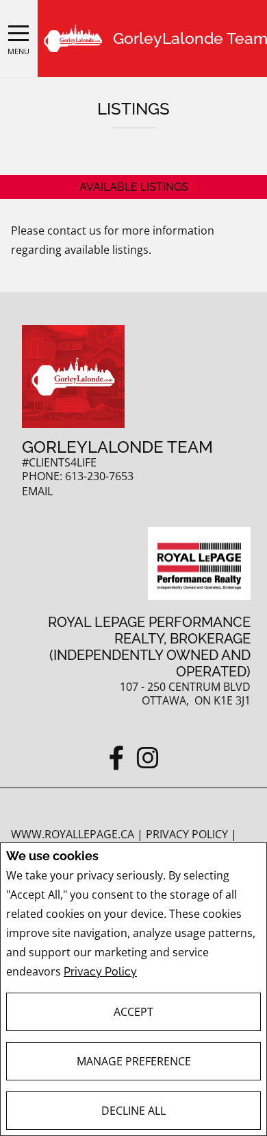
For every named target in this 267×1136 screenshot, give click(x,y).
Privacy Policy (100, 971)
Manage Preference (134, 1061)
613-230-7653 (99, 476)
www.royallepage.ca (72, 834)
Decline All (133, 1110)
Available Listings (133, 186)
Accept (133, 1011)
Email (37, 491)
